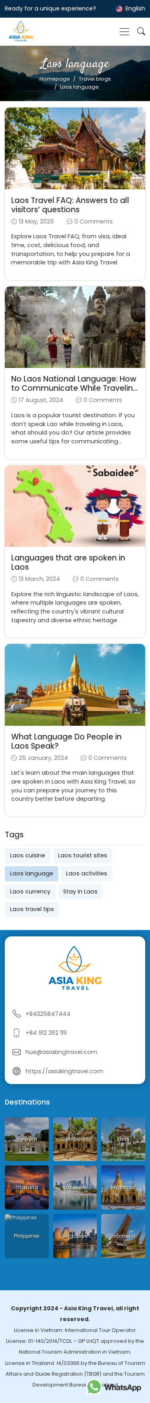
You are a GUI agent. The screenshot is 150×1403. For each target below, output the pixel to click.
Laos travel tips (32, 909)
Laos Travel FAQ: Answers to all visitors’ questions (70, 205)
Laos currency (30, 891)
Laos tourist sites (82, 855)
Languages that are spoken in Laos (68, 562)
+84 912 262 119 (46, 1033)
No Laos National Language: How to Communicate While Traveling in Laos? (74, 388)
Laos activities (86, 873)
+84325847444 (48, 1014)
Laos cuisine (27, 855)
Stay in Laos (80, 891)
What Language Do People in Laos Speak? (66, 741)
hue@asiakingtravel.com (61, 1052)
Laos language (31, 873)
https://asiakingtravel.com (64, 1071)
